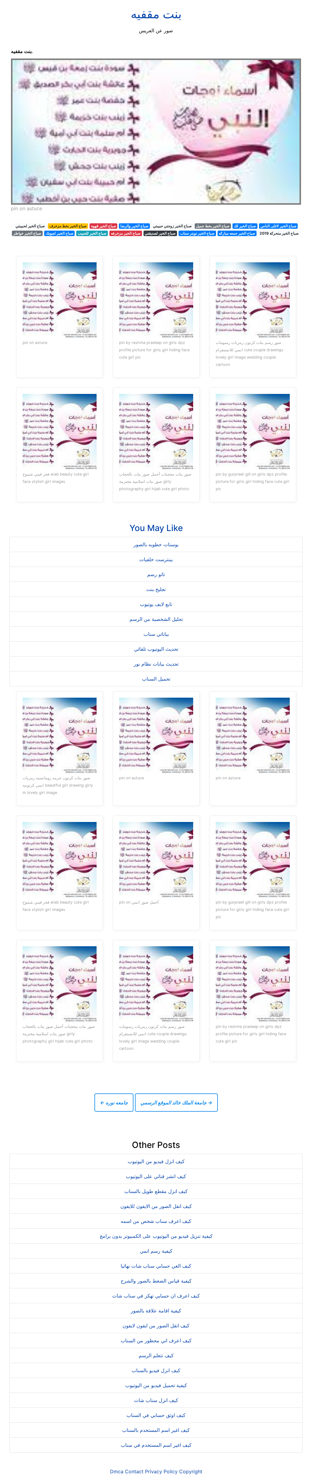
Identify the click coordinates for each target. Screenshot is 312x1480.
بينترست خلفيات (156, 559)
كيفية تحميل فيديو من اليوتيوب (156, 1385)
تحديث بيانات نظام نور (156, 664)
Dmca (116, 1471)
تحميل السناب (156, 679)
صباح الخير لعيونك (59, 233)
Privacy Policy (161, 1471)
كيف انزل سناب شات (156, 1400)
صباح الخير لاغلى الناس (278, 226)
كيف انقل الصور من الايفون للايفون (156, 1206)
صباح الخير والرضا (134, 226)
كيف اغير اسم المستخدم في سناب (156, 1445)
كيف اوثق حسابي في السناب (156, 1415)
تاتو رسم (156, 574)
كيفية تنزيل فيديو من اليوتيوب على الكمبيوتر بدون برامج (156, 1236)
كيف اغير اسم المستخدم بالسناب (156, 1430)
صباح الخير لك (245, 226)
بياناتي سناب (156, 634)
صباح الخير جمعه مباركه (237, 233)
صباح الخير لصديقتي (160, 233)
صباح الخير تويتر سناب (197, 233)
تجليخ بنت (156, 589)
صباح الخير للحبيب (92, 233)
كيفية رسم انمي (156, 1251)
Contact (134, 1471)
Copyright (190, 1471)
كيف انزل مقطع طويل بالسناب (156, 1191)
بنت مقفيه (156, 13)
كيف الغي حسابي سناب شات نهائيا (156, 1266)
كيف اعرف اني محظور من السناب (156, 1340)
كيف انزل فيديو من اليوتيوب (156, 1161)
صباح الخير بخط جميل (212, 226)
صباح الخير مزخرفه (125, 233)
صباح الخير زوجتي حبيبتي (172, 226)
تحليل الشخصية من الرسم (156, 619)
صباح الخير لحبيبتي (30, 226)
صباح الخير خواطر (27, 233)
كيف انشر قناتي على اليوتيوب (156, 1176)
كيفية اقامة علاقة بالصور (156, 1311)
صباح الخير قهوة (103, 226)
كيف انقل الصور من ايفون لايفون (156, 1325)
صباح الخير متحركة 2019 (279, 233)
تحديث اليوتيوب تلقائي (156, 649)
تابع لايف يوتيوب (156, 604)
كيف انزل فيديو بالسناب (156, 1370)
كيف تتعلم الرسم (156, 1355)
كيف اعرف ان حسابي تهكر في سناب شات (156, 1296)
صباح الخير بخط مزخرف (68, 226)
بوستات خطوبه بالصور (156, 544)
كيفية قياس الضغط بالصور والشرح (156, 1281)
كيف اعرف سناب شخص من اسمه (156, 1221)
